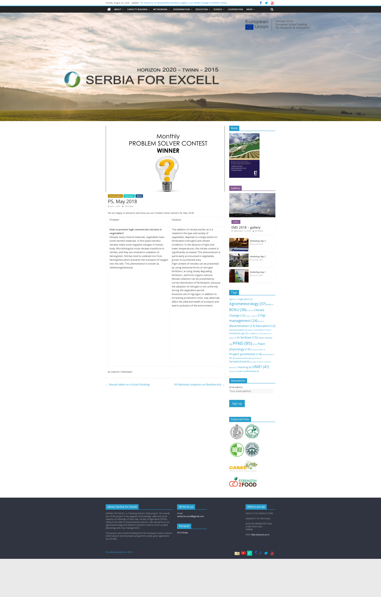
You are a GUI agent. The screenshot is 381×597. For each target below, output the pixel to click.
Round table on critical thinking (128, 384)
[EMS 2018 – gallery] (252, 194)
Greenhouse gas (238, 333)
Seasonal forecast (244, 358)
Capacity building (137, 9)
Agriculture (245, 299)
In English (253, 333)
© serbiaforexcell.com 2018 (119, 552)
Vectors (233, 371)
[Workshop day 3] (239, 239)
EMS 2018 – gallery (245, 227)
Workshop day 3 (258, 240)
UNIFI (260, 366)
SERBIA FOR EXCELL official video (156, 2)
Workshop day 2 (258, 256)
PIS (255, 344)
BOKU (237, 309)
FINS (250, 330)
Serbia (258, 358)
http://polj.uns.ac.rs (260, 534)
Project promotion (245, 354)
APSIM (269, 304)
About (117, 9)
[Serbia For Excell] (109, 9)
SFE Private (182, 532)
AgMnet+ (233, 299)
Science (218, 9)
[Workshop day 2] (239, 255)
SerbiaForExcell (239, 361)
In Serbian (247, 337)
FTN (268, 330)
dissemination (242, 326)
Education (202, 9)
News (249, 9)
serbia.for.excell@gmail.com (190, 516)
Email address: (236, 387)
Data (261, 321)
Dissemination (181, 9)
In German (264, 333)
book (250, 310)
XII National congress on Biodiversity (199, 384)
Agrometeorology (247, 303)
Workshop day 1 (258, 272)
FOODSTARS (260, 330)
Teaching (244, 367)
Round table (268, 355)
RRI (232, 358)
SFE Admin (129, 206)
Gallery (236, 222)
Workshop (252, 371)
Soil (261, 362)
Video (242, 371)
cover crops (251, 316)
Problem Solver (258, 350)
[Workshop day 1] (239, 270)
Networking (160, 9)
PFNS (242, 343)
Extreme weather (238, 330)
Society (254, 362)
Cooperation (235, 9)
